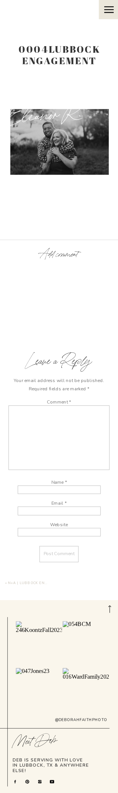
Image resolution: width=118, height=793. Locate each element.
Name (59, 482)
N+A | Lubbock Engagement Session (46, 583)
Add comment (59, 255)
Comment (59, 402)
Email (59, 503)
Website (59, 525)
